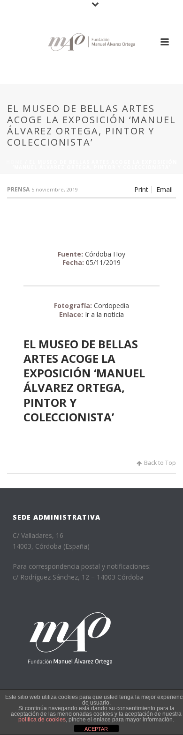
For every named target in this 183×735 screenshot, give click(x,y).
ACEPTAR (96, 729)
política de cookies (42, 719)
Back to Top (160, 463)
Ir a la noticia (104, 314)
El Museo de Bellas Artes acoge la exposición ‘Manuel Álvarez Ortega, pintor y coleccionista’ (84, 380)
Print (141, 189)
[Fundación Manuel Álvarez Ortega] (91, 42)
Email (164, 189)
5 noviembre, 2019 (54, 189)
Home (14, 162)
